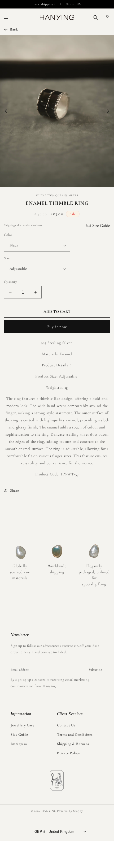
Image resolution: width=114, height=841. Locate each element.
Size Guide (100, 225)
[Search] (96, 17)
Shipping (9, 225)
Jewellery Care (22, 725)
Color (8, 235)
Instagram (19, 744)
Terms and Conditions (75, 734)
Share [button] (14, 490)
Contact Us (66, 725)
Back (14, 29)
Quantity (10, 282)
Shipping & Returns (73, 744)
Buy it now (57, 326)
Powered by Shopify (70, 811)
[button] (6, 17)
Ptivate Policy (68, 753)
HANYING (49, 811)
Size (7, 258)
